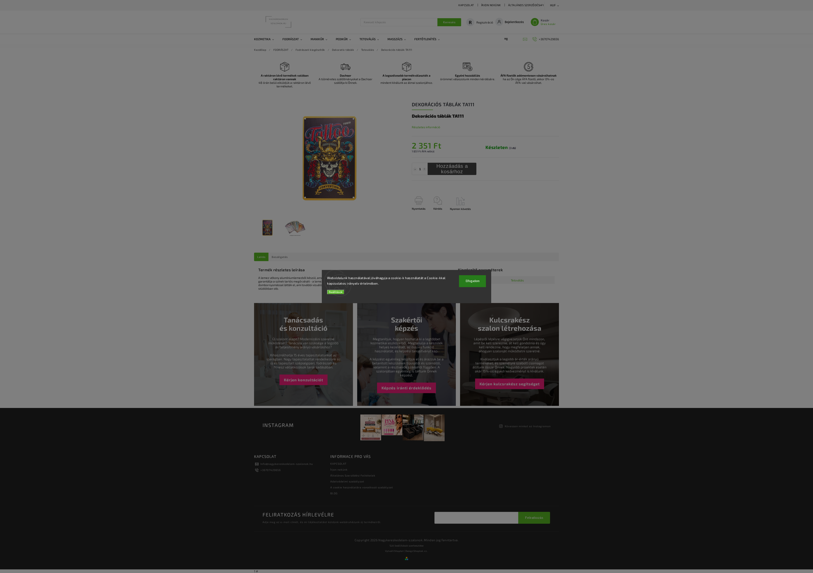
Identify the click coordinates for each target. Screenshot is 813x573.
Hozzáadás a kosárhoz (452, 168)
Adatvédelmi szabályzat (347, 481)
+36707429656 (270, 470)
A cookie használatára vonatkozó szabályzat (361, 487)
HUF (553, 5)
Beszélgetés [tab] (280, 257)
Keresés (449, 22)
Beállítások (336, 292)
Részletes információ (426, 127)
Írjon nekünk (491, 5)
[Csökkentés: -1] (415, 169)
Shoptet (399, 551)
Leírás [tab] (261, 257)
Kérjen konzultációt (303, 379)
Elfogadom (473, 281)
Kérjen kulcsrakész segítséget (510, 384)
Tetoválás (517, 280)
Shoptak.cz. (420, 551)
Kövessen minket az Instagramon (528, 426)
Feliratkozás (534, 517)
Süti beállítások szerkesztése (406, 545)
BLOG (334, 493)
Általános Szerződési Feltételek (533, 5)
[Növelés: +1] (424, 169)
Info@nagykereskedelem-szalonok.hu (286, 464)
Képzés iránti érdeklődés (406, 388)
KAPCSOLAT (466, 5)
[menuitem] (266, 39)
